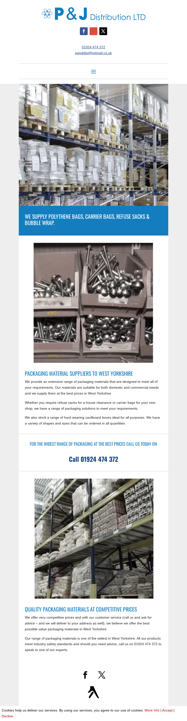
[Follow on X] (103, 31)
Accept (167, 710)
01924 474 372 (93, 47)
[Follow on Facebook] (84, 31)
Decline (7, 716)
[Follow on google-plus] (93, 31)
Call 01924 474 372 (93, 459)
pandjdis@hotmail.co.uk (93, 53)
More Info (152, 710)
